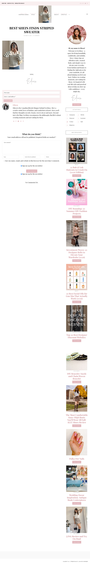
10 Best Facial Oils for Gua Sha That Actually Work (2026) (76, 296)
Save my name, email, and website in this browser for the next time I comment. (32, 161)
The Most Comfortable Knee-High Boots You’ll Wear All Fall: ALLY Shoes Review (77, 419)
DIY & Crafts (77, 206)
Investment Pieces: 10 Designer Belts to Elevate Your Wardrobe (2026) (76, 253)
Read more (77, 175)
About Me (4, 3)
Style (33, 14)
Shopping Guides (24, 14)
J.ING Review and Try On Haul (76, 537)
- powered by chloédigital (83, 561)
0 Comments (37, 35)
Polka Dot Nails (76, 458)
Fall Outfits (77, 412)
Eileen (15, 105)
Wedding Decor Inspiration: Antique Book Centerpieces (77, 497)
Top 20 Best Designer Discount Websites (76, 336)
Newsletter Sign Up (19, 3)
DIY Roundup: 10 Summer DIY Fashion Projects (76, 211)
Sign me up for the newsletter (32, 166)
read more (77, 104)
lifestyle (64, 14)
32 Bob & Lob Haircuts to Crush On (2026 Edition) (76, 170)
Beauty (56, 14)
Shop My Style (10, 3)
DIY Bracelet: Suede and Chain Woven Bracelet (76, 376)
